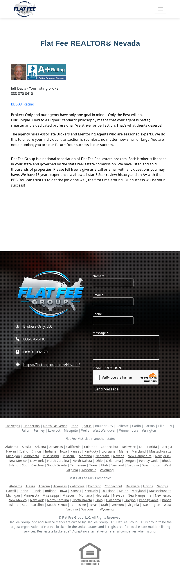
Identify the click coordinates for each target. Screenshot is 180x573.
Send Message (106, 389)
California (73, 447)
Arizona (40, 447)
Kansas (75, 451)
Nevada (118, 456)
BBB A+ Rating (22, 104)
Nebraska (102, 456)
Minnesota (31, 456)
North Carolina (58, 460)
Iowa (63, 451)
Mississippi (51, 456)
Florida (152, 447)
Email (98, 295)
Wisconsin (88, 470)
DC (141, 447)
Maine (123, 451)
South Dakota (57, 465)
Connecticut (109, 447)
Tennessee (78, 465)
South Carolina (33, 465)
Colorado (90, 447)
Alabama (11, 447)
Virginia (133, 465)
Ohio (99, 460)
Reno (74, 426)
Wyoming (107, 470)
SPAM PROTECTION (107, 368)
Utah (104, 465)
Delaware (129, 447)
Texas (93, 465)
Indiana (50, 451)
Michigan (13, 456)
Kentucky (91, 451)
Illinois (36, 451)
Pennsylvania (148, 460)
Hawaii (11, 451)
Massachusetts (160, 451)
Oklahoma (113, 460)
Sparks (87, 426)
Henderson (31, 426)
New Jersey (163, 456)
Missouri (69, 456)
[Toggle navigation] (160, 9)
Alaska (26, 447)
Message (100, 333)
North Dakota (82, 460)
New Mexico (18, 460)
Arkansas (56, 447)
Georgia (166, 447)
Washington (151, 465)
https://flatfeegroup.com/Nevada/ (51, 364)
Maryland (139, 451)
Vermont (118, 465)
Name (98, 276)
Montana (85, 456)
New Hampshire (139, 456)
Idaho (24, 451)
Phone (97, 314)
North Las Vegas (55, 426)
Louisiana (108, 451)
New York (37, 460)
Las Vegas (12, 426)
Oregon (130, 460)
